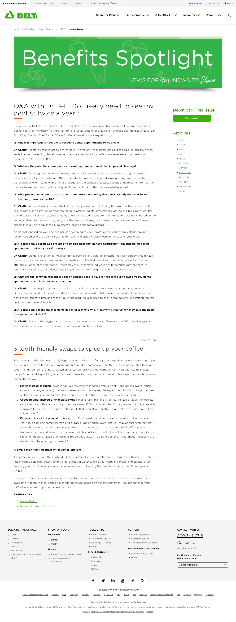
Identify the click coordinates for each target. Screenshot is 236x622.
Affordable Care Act (101, 538)
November (185, 177)
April (181, 153)
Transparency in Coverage (144, 542)
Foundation (16, 550)
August (183, 190)
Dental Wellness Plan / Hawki (103, 3)
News (14, 546)
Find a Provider (135, 15)
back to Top (148, 339)
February (184, 163)
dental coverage (153, 607)
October (184, 181)
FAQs (94, 546)
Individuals (96, 557)
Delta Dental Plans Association (69, 607)
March (182, 158)
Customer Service (140, 538)
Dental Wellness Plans (142, 553)
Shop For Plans (106, 15)
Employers (96, 561)
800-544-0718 (190, 535)
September (185, 186)
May (181, 149)
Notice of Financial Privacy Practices (127, 611)
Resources (190, 15)
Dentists (78, 3)
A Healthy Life (164, 15)
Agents (64, 3)
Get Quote (195, 3)
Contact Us (187, 542)
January (183, 167)
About (212, 15)
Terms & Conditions (100, 611)
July (181, 140)
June (182, 144)
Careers (15, 538)
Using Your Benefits (101, 542)
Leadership (16, 542)
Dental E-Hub (28, 501)
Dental (54, 539)
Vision (54, 543)
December (185, 172)
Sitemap (149, 611)
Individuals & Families (14, 3)
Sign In (229, 3)
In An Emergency (140, 534)
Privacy (86, 611)
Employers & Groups (43, 3)
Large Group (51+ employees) (66, 554)
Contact (213, 3)
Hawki (134, 557)
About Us (16, 534)
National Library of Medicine (38, 506)
